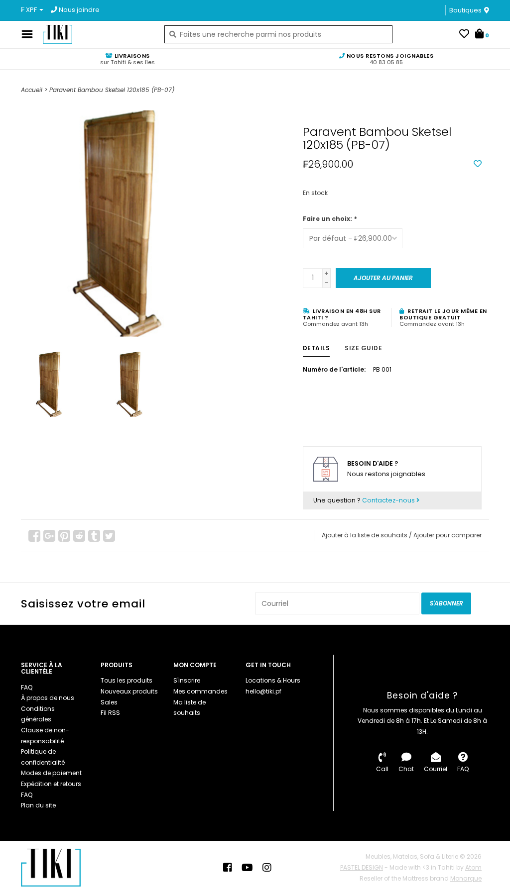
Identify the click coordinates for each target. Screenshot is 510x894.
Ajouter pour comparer (447, 535)
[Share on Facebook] (34, 536)
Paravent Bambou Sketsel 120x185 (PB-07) (111, 90)
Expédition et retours (51, 784)
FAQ (26, 687)
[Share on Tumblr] (94, 536)
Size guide (363, 348)
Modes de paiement (51, 773)
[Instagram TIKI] (266, 868)
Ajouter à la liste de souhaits (364, 535)
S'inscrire (186, 680)
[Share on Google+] (49, 536)
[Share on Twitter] (109, 536)
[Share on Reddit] (79, 536)
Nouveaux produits (129, 691)
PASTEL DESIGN (361, 867)
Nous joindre (78, 9)
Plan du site (38, 805)
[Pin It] (64, 536)
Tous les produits (126, 680)
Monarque (466, 878)
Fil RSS (110, 712)
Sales (109, 702)
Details (316, 348)
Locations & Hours (273, 680)
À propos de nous (47, 698)
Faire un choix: (330, 218)
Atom (473, 867)
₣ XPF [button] (29, 9)
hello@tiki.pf (263, 691)
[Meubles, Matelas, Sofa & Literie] (96, 34)
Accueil (31, 90)
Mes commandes (200, 691)
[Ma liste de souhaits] (464, 35)
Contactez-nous (389, 500)
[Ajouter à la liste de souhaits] (478, 164)
